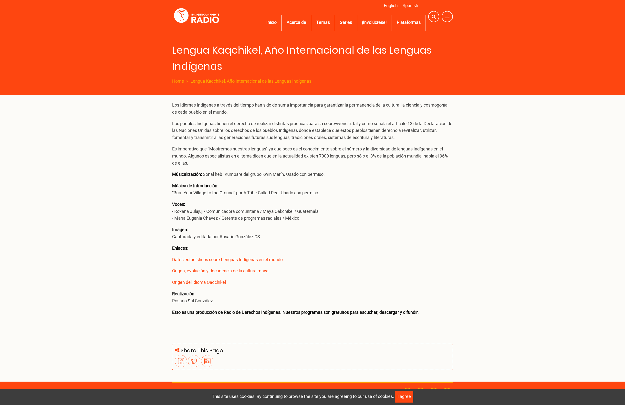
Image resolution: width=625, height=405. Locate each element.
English (391, 5)
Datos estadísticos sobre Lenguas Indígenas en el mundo (227, 260)
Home (178, 81)
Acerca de (296, 22)
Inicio (271, 22)
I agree (404, 396)
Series (346, 22)
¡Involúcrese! (374, 22)
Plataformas (409, 22)
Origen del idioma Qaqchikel (199, 282)
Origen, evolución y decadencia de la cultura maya (220, 271)
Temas (323, 22)
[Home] (197, 17)
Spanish (410, 5)
